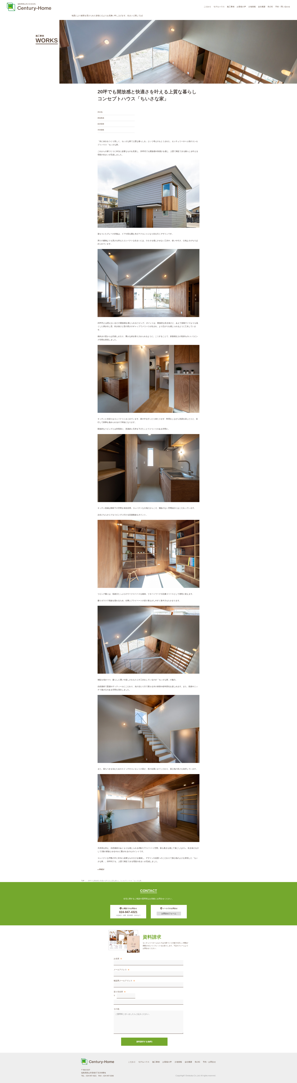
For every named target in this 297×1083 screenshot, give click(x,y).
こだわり (207, 7)
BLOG (270, 7)
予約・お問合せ (209, 1062)
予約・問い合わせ (282, 7)
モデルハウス (219, 7)
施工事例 (230, 7)
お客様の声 (241, 7)
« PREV (101, 869)
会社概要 (261, 7)
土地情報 (252, 7)
